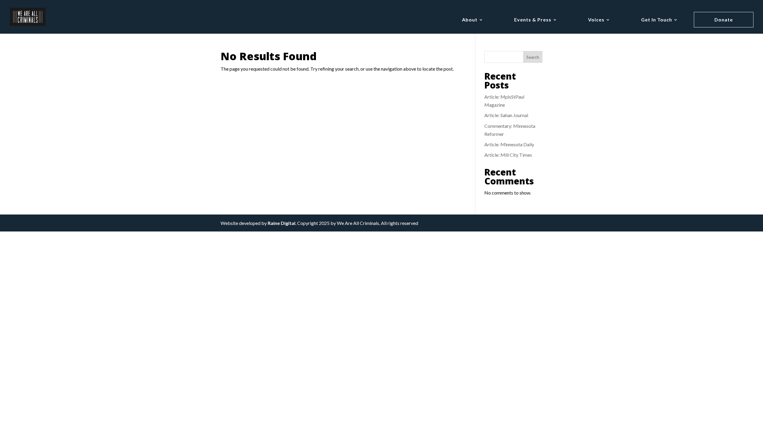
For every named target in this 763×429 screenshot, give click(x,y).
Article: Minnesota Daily (509, 144)
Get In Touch (656, 20)
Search (532, 57)
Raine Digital (281, 223)
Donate (723, 19)
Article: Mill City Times (508, 155)
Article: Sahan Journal (506, 115)
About (469, 20)
